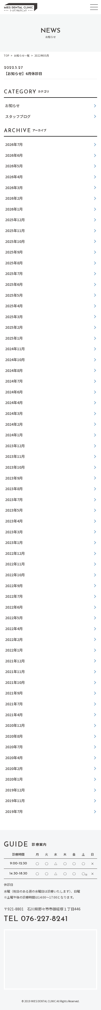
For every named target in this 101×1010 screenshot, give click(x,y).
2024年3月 (14, 413)
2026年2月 (14, 198)
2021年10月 (15, 682)
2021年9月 (14, 692)
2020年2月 (14, 768)
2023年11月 (15, 456)
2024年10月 (15, 359)
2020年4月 (14, 757)
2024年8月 (14, 370)
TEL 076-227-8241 (36, 919)
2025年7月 (14, 273)
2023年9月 (14, 478)
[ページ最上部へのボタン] (92, 1001)
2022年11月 (15, 563)
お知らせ (12, 105)
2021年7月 (14, 703)
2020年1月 (14, 779)
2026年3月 (14, 187)
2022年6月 (14, 607)
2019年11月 (15, 800)
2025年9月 (14, 252)
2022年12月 (15, 553)
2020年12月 (15, 725)
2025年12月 (15, 219)
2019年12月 (15, 789)
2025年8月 (14, 262)
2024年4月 (14, 402)
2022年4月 (14, 628)
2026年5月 (14, 165)
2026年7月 (14, 144)
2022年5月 (14, 617)
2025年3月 (14, 316)
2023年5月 (14, 510)
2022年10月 (15, 574)
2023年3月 (14, 531)
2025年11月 (15, 230)
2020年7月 (14, 746)
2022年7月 (14, 596)
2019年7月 (14, 811)
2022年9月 (14, 585)
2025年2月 (14, 327)
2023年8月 (14, 488)
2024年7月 (14, 381)
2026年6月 (14, 155)
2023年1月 (14, 542)
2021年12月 (15, 660)
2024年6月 (14, 391)
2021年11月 (15, 671)
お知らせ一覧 (22, 55)
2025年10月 (15, 241)
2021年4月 (14, 714)
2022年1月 (14, 650)
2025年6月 (14, 284)
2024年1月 (14, 434)
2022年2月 (14, 639)
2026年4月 (14, 176)
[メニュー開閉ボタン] (94, 7)
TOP (6, 55)
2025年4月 (14, 305)
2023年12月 (15, 445)
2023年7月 (14, 499)
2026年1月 (14, 209)
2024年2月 (14, 424)
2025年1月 (14, 338)
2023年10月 (15, 467)
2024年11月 (15, 348)
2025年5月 (14, 295)
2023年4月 (14, 520)
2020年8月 (14, 736)
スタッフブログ (18, 116)
